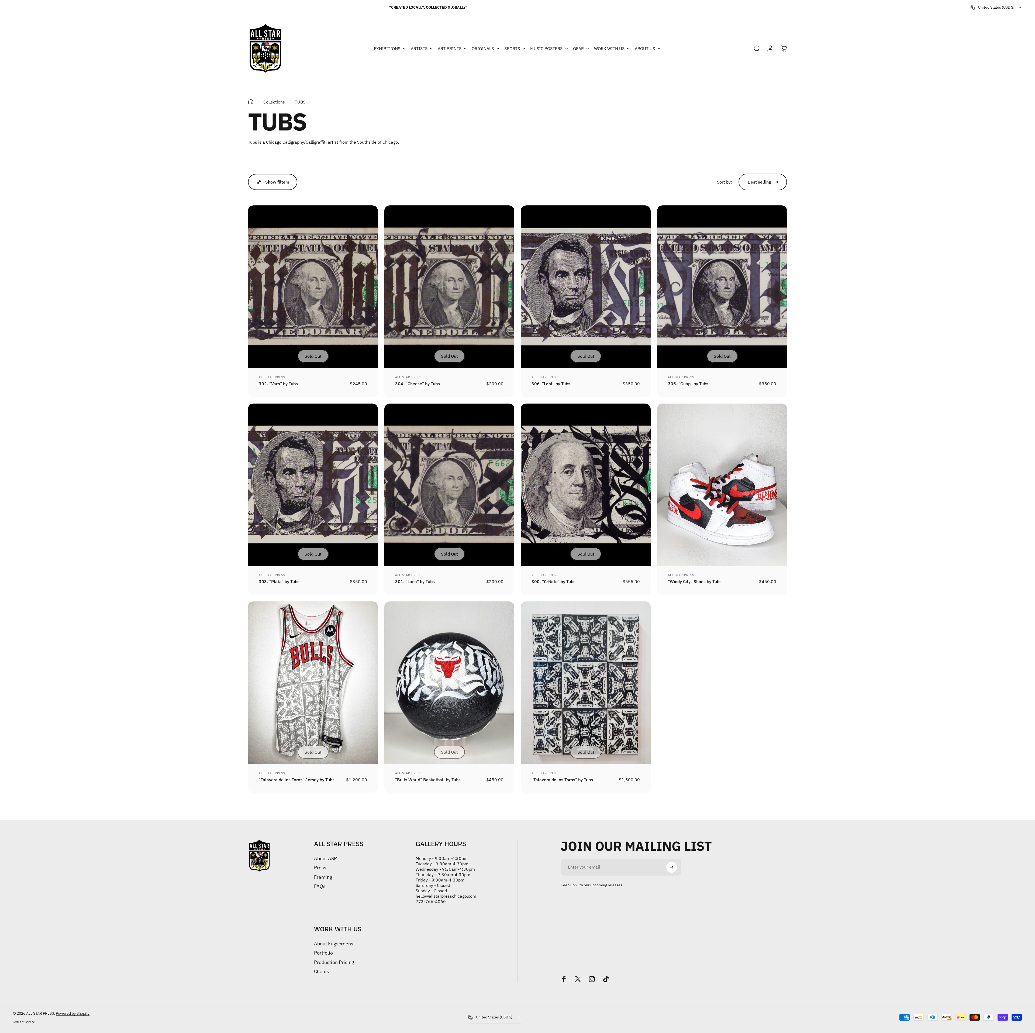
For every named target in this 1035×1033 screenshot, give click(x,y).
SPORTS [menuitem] (512, 48)
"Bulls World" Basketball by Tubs (428, 779)
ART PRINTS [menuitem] (449, 48)
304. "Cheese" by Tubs (417, 383)
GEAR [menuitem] (578, 48)
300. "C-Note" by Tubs (553, 581)
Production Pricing (334, 962)
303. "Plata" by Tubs (279, 581)
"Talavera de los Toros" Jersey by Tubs (296, 779)
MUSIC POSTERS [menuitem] (546, 48)
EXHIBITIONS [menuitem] (387, 48)
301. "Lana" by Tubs (415, 581)
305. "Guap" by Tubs (688, 383)
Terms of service (24, 1022)
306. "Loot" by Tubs (551, 383)
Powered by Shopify (72, 1013)
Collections (274, 102)
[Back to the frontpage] (250, 102)
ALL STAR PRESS (272, 377)
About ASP (325, 859)
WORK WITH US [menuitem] (609, 48)
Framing (323, 877)
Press (320, 868)
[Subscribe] (671, 867)
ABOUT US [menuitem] (645, 48)
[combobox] (996, 7)
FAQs (320, 886)
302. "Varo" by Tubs (278, 383)
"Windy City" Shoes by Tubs (695, 581)
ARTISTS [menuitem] (419, 48)
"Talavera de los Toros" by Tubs (562, 779)
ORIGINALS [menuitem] (483, 48)
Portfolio (323, 953)
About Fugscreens (333, 944)
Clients (321, 972)
